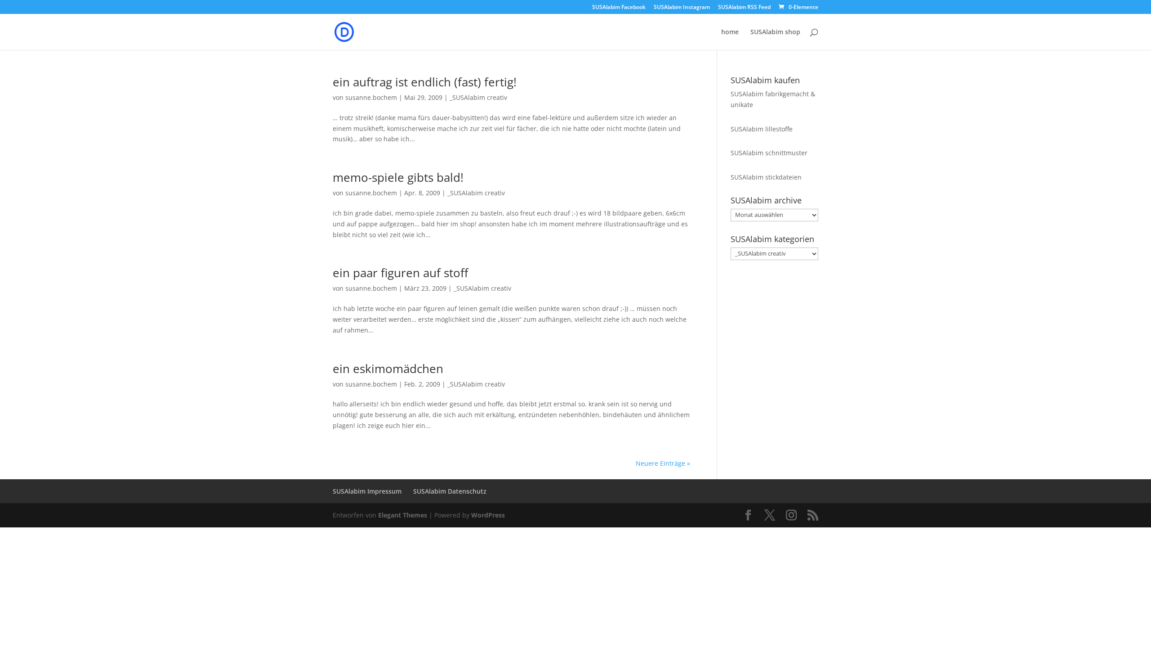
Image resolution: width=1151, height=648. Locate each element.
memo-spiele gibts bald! (398, 177)
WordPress (488, 515)
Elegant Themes (402, 515)
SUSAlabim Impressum (367, 491)
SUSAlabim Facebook (619, 7)
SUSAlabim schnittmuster (769, 152)
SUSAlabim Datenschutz (449, 491)
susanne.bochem (371, 97)
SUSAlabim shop (775, 32)
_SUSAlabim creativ (478, 97)
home (730, 32)
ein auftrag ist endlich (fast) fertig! (425, 82)
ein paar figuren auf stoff (400, 273)
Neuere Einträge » (663, 463)
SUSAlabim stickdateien (766, 177)
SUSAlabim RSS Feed (744, 7)
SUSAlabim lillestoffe (762, 129)
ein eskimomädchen (388, 368)
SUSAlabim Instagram (682, 7)
